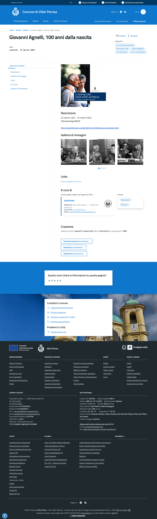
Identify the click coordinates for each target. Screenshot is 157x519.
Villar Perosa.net (50, 456)
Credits (11, 483)
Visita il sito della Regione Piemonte (57, 442)
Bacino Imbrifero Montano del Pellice (92, 446)
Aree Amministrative (16, 366)
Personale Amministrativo (18, 380)
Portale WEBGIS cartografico (89, 453)
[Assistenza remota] (129, 510)
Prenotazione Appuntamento (19, 456)
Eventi (129, 363)
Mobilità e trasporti (80, 370)
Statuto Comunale (15, 470)
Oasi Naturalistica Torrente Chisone (91, 459)
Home (11, 30)
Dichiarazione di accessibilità (19, 446)
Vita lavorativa (78, 384)
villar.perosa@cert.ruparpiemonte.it (26, 411)
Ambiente (48, 366)
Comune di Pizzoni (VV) (53, 449)
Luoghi (129, 366)
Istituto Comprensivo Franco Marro (91, 463)
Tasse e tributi (108, 370)
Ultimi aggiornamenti (16, 487)
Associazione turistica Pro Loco (90, 449)
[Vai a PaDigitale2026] (135, 347)
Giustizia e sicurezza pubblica (83, 363)
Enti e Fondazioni (15, 377)
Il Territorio (130, 370)
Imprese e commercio (81, 366)
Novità (18, 30)
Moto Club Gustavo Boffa (88, 466)
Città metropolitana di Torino (55, 446)
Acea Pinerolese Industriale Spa (56, 459)
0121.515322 (17, 403)
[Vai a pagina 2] (101, 168)
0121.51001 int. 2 (79, 209)
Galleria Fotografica (133, 373)
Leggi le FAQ (13, 453)
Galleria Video (131, 377)
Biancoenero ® (87, 513)
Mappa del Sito (14, 493)
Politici (11, 384)
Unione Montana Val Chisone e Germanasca (95, 442)
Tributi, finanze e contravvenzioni (85, 377)
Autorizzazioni (49, 377)
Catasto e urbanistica (52, 380)
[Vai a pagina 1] (99, 168)
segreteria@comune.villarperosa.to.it (82, 212)
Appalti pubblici (50, 373)
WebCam (82, 456)
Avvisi (105, 377)
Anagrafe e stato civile (52, 370)
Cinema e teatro (109, 366)
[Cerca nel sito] (143, 11)
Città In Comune (121, 510)
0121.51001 (16, 401)
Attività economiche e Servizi (137, 380)
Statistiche (13, 490)
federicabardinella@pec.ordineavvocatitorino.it (99, 429)
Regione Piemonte (17, 2)
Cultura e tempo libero (52, 384)
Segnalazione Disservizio (18, 459)
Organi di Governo (15, 363)
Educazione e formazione (53, 387)
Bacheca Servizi (14, 466)
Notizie (25, 30)
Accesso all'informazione (103, 21)
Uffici (11, 370)
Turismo (76, 380)
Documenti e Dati (15, 373)
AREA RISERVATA (78, 515)
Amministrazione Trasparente (19, 442)
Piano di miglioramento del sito (20, 449)
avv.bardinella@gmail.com (93, 426)
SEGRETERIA (69, 200)
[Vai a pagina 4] (105, 168)
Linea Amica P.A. (50, 466)
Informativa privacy (16, 473)
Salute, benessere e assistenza (84, 373)
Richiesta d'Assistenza (17, 463)
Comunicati (107, 373)
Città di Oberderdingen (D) (54, 453)
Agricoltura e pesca (51, 363)
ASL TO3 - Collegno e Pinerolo (55, 463)
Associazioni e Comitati (135, 384)
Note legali (13, 476)
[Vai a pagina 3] (103, 168)
